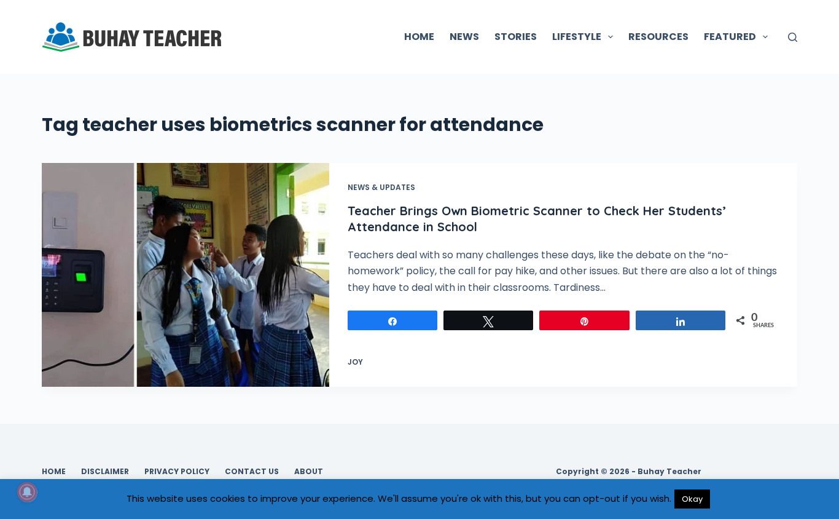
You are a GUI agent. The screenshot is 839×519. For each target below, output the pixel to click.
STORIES (515, 37)
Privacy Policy (176, 472)
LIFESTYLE (576, 37)
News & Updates (381, 187)
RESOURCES (658, 37)
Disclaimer (105, 472)
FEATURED (730, 37)
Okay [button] (692, 499)
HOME (419, 37)
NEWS (464, 37)
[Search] (792, 37)
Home (54, 472)
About (308, 472)
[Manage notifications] (27, 492)
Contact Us (252, 472)
